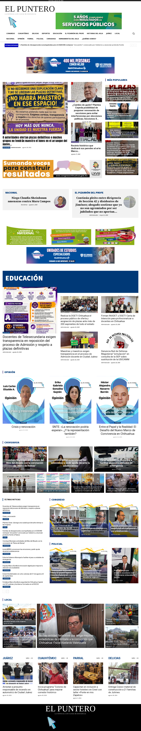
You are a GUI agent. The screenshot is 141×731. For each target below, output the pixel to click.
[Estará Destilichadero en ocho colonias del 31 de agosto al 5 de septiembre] (53, 483)
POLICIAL (55, 565)
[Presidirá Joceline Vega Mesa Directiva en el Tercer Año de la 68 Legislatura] (64, 520)
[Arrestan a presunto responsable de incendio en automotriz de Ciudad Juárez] (18, 673)
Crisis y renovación (23, 426)
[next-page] (7, 591)
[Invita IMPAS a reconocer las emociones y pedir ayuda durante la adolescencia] (70, 459)
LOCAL (5, 527)
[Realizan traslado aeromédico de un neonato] (121, 614)
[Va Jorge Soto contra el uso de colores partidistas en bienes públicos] (94, 520)
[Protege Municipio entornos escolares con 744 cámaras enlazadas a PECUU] (125, 565)
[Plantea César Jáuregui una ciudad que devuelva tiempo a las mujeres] (19, 614)
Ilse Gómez (24, 205)
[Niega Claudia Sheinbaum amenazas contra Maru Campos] (60, 202)
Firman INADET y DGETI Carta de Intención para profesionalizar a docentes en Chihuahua (118, 318)
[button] (133, 33)
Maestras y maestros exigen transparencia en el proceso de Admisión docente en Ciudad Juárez (79, 354)
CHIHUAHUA (74, 142)
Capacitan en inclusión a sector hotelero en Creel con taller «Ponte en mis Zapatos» (87, 691)
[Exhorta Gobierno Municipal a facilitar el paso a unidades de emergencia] (116, 459)
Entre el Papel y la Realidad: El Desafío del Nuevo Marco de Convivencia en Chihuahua (117, 430)
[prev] (131, 45)
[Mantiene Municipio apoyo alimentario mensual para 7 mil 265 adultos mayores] (122, 483)
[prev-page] (4, 591)
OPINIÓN (23, 422)
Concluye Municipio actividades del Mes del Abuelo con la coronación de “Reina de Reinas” (56, 45)
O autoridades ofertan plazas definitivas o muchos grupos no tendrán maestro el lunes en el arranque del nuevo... (35, 140)
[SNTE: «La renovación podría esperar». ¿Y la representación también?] (70, 400)
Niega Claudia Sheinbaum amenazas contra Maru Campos (29, 199)
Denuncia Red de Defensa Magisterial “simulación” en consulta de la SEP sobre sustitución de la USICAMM (115, 355)
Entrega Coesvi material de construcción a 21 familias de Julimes (122, 690)
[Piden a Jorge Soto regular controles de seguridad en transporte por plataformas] (123, 520)
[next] (135, 45)
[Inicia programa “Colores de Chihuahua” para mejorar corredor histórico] (53, 673)
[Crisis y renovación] (23, 400)
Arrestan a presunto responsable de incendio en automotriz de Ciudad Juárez (17, 690)
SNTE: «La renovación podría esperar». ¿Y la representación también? (70, 430)
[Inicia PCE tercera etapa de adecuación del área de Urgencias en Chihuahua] (121, 637)
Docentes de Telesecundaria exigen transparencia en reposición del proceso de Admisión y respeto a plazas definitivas (29, 343)
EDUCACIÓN (6, 147)
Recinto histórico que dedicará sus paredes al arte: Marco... (86, 148)
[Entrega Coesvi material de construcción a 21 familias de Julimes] (123, 673)
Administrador (16, 147)
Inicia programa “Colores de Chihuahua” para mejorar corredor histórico (52, 690)
